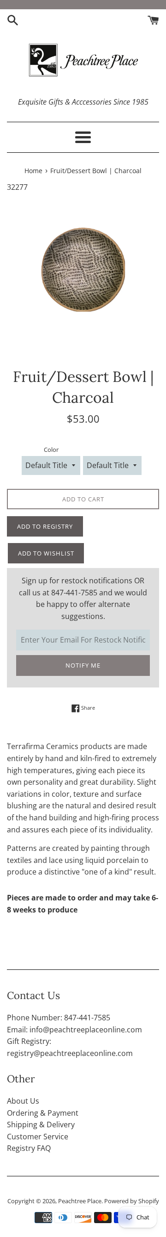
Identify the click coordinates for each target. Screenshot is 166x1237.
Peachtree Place (79, 1201)
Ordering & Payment (42, 1113)
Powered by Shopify (131, 1201)
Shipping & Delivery (41, 1124)
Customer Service (37, 1136)
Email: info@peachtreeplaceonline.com (74, 1030)
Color (51, 449)
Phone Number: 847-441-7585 (58, 1017)
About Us (23, 1101)
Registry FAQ (29, 1148)
